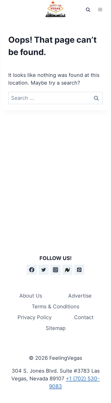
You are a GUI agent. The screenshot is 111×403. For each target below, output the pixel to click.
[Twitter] (43, 270)
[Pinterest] (79, 270)
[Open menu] (100, 10)
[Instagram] (55, 270)
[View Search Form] (88, 9)
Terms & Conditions (55, 306)
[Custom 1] (67, 270)
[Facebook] (32, 270)
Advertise (80, 296)
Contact (83, 317)
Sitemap (56, 328)
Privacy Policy (35, 317)
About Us (30, 296)
